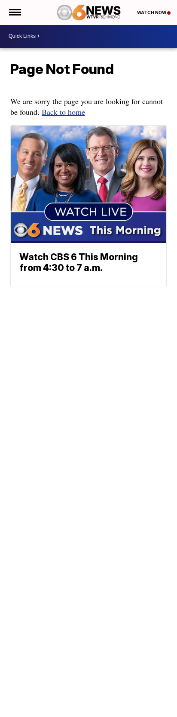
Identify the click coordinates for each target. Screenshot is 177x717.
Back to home (63, 112)
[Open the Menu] (14, 12)
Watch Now (152, 12)
